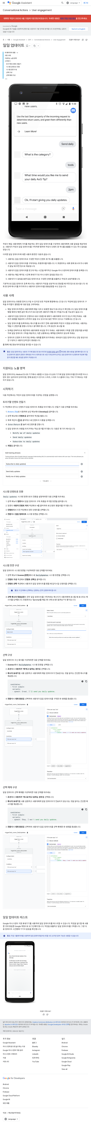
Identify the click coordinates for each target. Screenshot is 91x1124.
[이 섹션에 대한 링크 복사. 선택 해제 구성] (19, 787)
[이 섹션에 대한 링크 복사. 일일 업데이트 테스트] (30, 917)
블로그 (34, 1043)
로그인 (86, 3)
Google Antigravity (68, 1058)
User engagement (42, 10)
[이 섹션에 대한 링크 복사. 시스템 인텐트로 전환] (25, 491)
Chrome (65, 1046)
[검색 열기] (62, 2)
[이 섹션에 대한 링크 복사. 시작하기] (15, 389)
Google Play (66, 1065)
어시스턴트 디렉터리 (10, 1054)
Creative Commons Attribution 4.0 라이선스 (46, 1022)
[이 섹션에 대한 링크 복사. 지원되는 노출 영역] (27, 368)
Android (65, 1043)
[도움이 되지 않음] (86, 40)
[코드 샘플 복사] (86, 681)
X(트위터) (35, 1058)
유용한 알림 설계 (53, 352)
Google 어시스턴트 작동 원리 (13, 1050)
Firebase (65, 1050)
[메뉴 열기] (3, 3)
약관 (4, 1113)
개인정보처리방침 (14, 1113)
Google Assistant (19, 40)
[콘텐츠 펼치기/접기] (17, 52)
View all (64, 1069)
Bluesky (35, 1046)
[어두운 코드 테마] (82, 681)
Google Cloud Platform (11, 1096)
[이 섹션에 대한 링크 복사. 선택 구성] (14, 655)
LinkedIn (35, 1054)
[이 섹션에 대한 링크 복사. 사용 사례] (16, 295)
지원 (4, 1058)
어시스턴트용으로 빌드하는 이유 (14, 1046)
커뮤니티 (6, 1062)
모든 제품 (6, 1103)
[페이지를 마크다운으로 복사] (34, 46)
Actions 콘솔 (13, 412)
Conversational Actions (15, 10)
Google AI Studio (68, 1054)
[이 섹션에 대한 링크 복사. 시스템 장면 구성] (21, 565)
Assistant (26, 2)
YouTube (35, 1062)
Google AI (6, 1099)
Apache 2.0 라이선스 (11, 1024)
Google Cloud (66, 1062)
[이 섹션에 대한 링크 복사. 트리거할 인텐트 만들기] (27, 402)
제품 (8, 40)
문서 (29, 40)
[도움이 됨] (83, 40)
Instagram (36, 1050)
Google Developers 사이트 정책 (58, 1024)
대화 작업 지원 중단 (68, 18)
